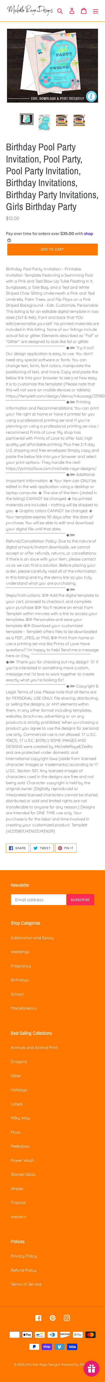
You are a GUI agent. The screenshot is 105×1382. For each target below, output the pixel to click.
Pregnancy (21, 965)
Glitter (16, 1075)
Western (18, 1216)
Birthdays (20, 979)
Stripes (17, 1188)
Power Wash (22, 1160)
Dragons (19, 1061)
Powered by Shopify (76, 1364)
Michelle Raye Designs (43, 1364)
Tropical (18, 1202)
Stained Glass (23, 1174)
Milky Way (20, 1117)
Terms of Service (26, 1284)
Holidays (19, 1089)
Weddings (20, 951)
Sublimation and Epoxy (32, 937)
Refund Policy (23, 1270)
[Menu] (96, 11)
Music (16, 1132)
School (17, 994)
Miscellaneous (23, 1008)
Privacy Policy (24, 1255)
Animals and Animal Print (34, 1047)
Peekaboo (20, 1146)
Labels (17, 1103)
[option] (27, 119)
